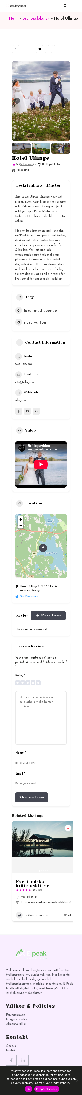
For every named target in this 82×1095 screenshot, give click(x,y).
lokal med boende (40, 311)
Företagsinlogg (15, 1015)
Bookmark (39, 49)
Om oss (11, 1046)
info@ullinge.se (25, 382)
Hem (13, 19)
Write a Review (51, 615)
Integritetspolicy (16, 1019)
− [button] (20, 525)
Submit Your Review (31, 797)
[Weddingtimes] (14, 6)
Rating (20, 675)
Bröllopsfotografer (36, 915)
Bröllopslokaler (35, 19)
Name (20, 752)
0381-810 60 (23, 364)
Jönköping (23, 169)
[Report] (53, 49)
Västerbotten (29, 896)
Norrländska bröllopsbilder (32, 884)
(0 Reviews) (26, 164)
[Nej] (77, 1080)
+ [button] (20, 519)
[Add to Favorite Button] (68, 828)
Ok (28, 1089)
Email (20, 773)
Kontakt (11, 1050)
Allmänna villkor (16, 1024)
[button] (65, 6)
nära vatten (35, 323)
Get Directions (29, 596)
